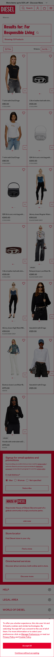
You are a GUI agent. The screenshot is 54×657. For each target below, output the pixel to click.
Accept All (27, 646)
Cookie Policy (25, 637)
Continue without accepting (27, 653)
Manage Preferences (30, 634)
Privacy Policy (9, 637)
